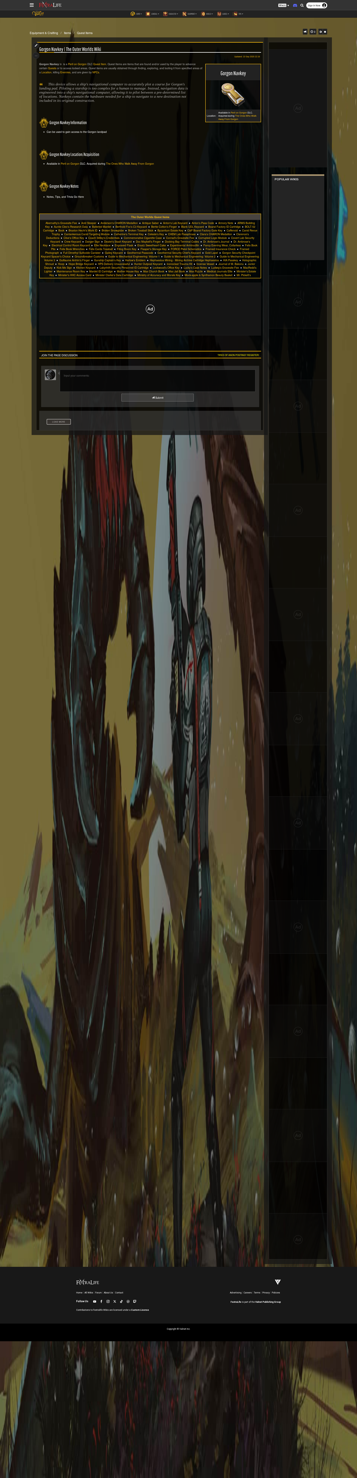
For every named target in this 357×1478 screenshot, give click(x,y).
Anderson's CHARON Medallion (119, 223)
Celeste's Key (156, 234)
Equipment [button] (191, 14)
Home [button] (138, 14)
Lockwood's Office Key (166, 267)
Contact (119, 1292)
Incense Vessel (205, 264)
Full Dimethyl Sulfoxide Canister (82, 253)
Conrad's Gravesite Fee (180, 238)
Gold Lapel (211, 253)
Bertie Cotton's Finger (164, 226)
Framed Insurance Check (221, 249)
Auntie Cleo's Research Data (71, 226)
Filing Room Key (126, 249)
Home (79, 1292)
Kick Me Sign (64, 267)
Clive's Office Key (74, 238)
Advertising (236, 1292)
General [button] (154, 14)
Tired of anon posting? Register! (238, 354)
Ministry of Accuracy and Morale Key (158, 275)
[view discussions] (305, 32)
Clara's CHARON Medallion (216, 234)
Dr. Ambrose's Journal (216, 241)
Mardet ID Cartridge (101, 271)
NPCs (95, 72)
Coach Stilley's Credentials (104, 238)
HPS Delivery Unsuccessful (114, 264)
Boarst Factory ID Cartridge (224, 226)
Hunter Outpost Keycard (148, 264)
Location (46, 72)
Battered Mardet (101, 226)
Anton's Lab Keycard (175, 223)
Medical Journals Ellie (219, 271)
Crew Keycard (72, 241)
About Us (108, 1292)
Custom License (140, 1310)
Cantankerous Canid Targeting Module (87, 234)
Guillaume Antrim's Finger (74, 260)
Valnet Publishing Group (268, 1302)
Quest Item (99, 64)
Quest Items (85, 32)
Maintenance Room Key (71, 271)
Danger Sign (92, 241)
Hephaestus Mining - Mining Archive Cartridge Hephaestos (184, 260)
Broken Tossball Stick (140, 230)
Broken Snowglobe (113, 230)
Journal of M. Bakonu (231, 264)
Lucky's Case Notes (195, 267)
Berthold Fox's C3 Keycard (131, 226)
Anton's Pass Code (203, 223)
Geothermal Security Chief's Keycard (179, 253)
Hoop (61, 264)
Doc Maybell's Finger (148, 241)
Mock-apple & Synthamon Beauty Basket (208, 275)
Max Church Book (153, 271)
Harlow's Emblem (135, 260)
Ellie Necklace (102, 245)
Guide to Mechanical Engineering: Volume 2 (190, 256)
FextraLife (236, 1302)
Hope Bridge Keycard (81, 264)
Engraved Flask (124, 245)
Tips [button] (239, 14)
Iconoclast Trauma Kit (179, 264)
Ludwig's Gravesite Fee (225, 267)
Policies (276, 1292)
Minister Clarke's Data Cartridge (114, 275)
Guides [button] (224, 14)
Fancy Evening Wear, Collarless (222, 245)
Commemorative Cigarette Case (143, 238)
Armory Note (225, 223)
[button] (284, 5)
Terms (257, 1292)
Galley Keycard (114, 253)
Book (61, 230)
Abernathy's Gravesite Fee (61, 223)
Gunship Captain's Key (107, 260)
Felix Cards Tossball (101, 249)
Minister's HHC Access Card (74, 275)
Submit (159, 397)
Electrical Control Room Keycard (71, 245)
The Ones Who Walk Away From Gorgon (237, 117)
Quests (52, 68)
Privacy (266, 1292)
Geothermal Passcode (140, 253)
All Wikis (88, 1292)
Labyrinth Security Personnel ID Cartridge (124, 267)
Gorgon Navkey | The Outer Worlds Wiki (70, 49)
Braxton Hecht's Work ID (83, 230)
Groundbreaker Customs (89, 256)
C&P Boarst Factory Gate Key (204, 230)
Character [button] (172, 14)
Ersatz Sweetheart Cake (151, 245)
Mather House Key (128, 271)
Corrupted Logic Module (212, 238)
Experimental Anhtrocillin (184, 245)
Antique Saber (150, 223)
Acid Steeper (88, 223)
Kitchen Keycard (85, 267)
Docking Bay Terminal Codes (182, 241)
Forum (98, 1292)
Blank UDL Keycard (192, 226)
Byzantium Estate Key (170, 230)
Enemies (65, 72)
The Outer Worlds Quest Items (150, 217)
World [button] (208, 14)
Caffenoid (232, 230)
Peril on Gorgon (239, 112)
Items (67, 32)
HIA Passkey (230, 260)
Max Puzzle (196, 271)
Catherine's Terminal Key (129, 234)
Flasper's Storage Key (154, 249)
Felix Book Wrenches (72, 249)
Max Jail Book (176, 271)
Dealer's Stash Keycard (118, 241)
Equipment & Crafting (44, 32)
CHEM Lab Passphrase (182, 234)
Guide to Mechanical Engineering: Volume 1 (134, 256)
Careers (248, 1292)
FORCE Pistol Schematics (186, 249)
